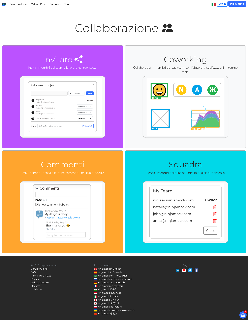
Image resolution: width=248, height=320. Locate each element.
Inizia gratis (237, 3)
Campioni (55, 4)
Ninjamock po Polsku (109, 306)
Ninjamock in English (109, 268)
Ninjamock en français (110, 286)
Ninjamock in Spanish (109, 272)
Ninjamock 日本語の (108, 299)
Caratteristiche (18, 4)
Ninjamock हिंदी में (106, 289)
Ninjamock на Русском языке (114, 279)
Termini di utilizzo (41, 275)
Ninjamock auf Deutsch (111, 282)
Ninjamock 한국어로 (108, 303)
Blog (66, 4)
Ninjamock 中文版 (107, 313)
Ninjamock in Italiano (109, 296)
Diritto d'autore (40, 282)
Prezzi (43, 4)
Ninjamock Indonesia (109, 293)
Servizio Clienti (39, 268)
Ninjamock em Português (112, 275)
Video (34, 4)
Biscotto (35, 286)
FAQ (33, 272)
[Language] (213, 4)
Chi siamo (36, 289)
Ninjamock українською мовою (115, 310)
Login (222, 3)
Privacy (35, 279)
